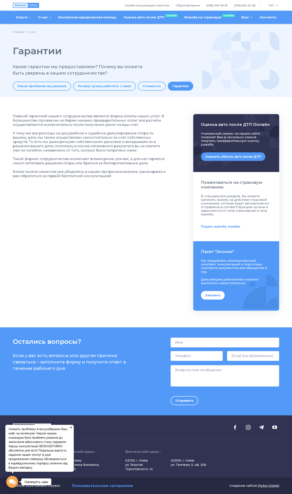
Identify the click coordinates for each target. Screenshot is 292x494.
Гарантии (181, 86)
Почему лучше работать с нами (104, 86)
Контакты (268, 17)
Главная (18, 32)
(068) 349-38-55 (217, 5)
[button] (12, 482)
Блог (245, 17)
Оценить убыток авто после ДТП (233, 157)
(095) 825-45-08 (244, 5)
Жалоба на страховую (209, 16)
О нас (43, 17)
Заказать (212, 295)
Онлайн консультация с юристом (147, 5)
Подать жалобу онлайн (220, 226)
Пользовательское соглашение (102, 486)
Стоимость (152, 86)
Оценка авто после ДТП (150, 16)
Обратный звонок (188, 5)
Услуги (21, 17)
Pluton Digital (268, 486)
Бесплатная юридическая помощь (87, 17)
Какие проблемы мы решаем (42, 86)
